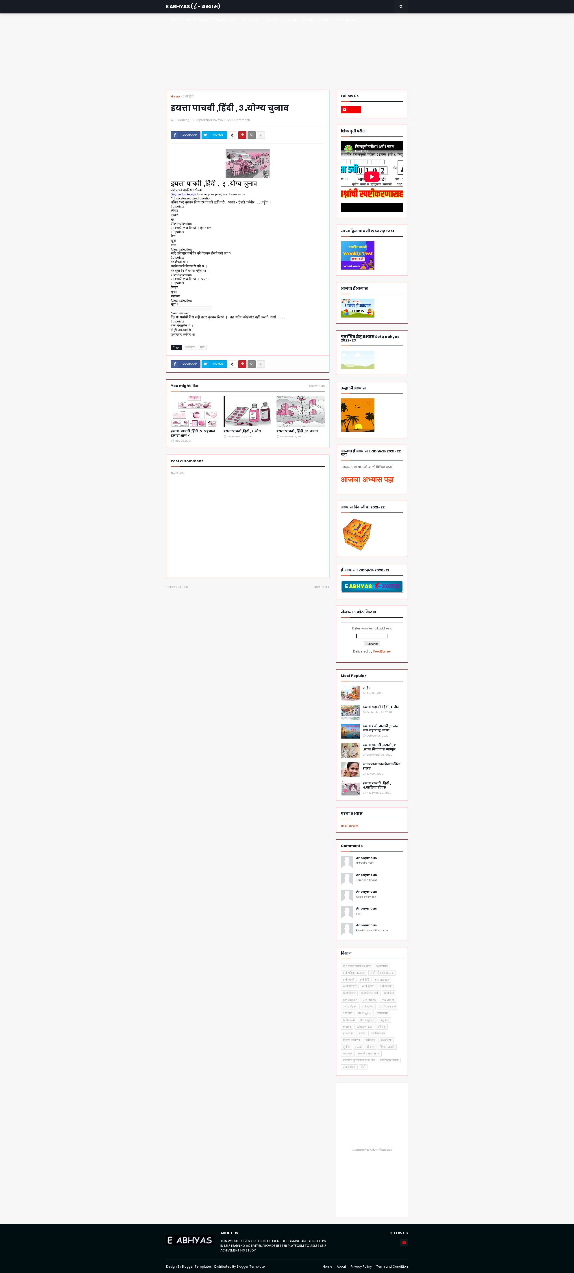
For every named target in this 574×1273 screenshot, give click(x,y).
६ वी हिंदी (389, 993)
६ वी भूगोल (368, 986)
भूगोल (346, 1047)
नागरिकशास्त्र (378, 1033)
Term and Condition (392, 1266)
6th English (350, 1000)
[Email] (252, 135)
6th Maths (369, 1000)
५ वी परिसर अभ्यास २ (382, 973)
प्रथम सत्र (370, 1040)
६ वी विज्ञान (349, 993)
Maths (347, 1027)
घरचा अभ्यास (349, 825)
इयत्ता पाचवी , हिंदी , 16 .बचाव (297, 431)
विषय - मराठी (387, 1047)
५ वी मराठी (348, 979)
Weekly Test (364, 1027)
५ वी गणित (382, 966)
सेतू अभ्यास (349, 1067)
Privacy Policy (361, 1266)
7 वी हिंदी (347, 1013)
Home (175, 96)
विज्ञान (370, 1047)
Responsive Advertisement (372, 1150)
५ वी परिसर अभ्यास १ (354, 973)
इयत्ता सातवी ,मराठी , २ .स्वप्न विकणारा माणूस (379, 747)
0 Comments (241, 120)
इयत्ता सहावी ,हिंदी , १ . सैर (381, 707)
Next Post (320, 587)
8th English (367, 1020)
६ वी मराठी (385, 986)
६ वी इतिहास (350, 986)
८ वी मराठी (349, 1020)
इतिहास (381, 1027)
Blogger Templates (197, 1266)
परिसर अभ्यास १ (351, 1040)
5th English (382, 979)
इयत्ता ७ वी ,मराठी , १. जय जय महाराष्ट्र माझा (380, 728)
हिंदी (202, 347)
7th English (365, 1013)
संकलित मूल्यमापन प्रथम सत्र (359, 1060)
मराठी (358, 1047)
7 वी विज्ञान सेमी (387, 1006)
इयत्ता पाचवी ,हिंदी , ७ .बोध (242, 431)
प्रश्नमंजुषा (386, 1040)
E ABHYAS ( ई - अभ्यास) (193, 6)
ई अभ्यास (348, 1033)
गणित (362, 1033)
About (341, 1266)
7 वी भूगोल (367, 1006)
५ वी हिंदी (188, 96)
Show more (317, 386)
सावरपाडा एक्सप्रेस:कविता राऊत (381, 766)
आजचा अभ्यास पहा (367, 479)
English (384, 1020)
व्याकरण (347, 1053)
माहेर (366, 688)
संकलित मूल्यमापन (368, 1053)
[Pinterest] (242, 135)
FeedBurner (382, 651)
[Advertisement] (287, 51)
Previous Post (178, 587)
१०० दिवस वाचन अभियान (357, 966)
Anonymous (366, 858)
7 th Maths (388, 1000)
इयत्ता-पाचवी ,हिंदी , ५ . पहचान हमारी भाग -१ (193, 433)
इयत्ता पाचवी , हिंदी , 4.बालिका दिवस (377, 785)
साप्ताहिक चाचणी (389, 1060)
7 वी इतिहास (349, 1006)
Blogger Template (251, 1266)
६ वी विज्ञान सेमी (369, 993)
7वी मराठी (382, 1013)
